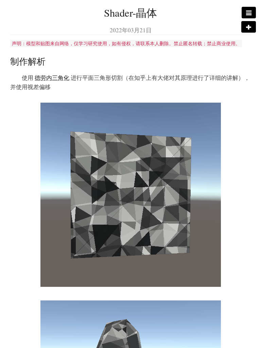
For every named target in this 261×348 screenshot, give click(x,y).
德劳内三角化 (52, 78)
